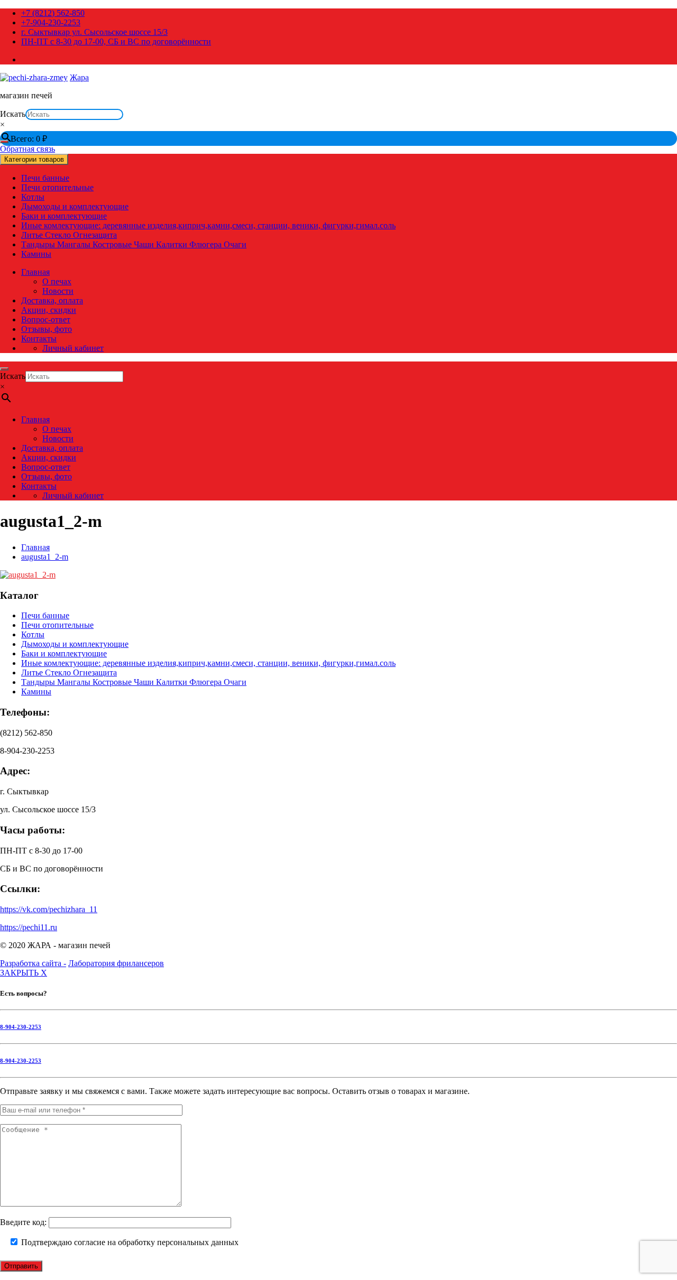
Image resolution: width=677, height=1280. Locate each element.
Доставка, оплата (52, 300)
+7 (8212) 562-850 (53, 12)
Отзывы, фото (46, 328)
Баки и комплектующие (64, 215)
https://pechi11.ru (28, 927)
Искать (12, 113)
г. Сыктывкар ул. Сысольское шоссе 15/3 (94, 31)
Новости (58, 290)
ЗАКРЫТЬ (23, 972)
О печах (56, 281)
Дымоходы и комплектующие (75, 206)
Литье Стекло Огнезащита (69, 234)
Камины (36, 253)
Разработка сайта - (33, 963)
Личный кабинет (73, 348)
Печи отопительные (57, 187)
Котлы (32, 196)
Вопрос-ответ (45, 319)
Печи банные (45, 177)
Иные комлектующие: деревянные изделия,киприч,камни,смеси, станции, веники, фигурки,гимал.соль (208, 225)
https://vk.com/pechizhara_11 (48, 909)
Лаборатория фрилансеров (116, 963)
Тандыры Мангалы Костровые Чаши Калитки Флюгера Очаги (133, 244)
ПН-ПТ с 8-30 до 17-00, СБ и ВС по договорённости (116, 41)
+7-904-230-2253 (50, 22)
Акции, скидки (48, 309)
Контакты (39, 338)
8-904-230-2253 (20, 1027)
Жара (79, 77)
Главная (35, 271)
